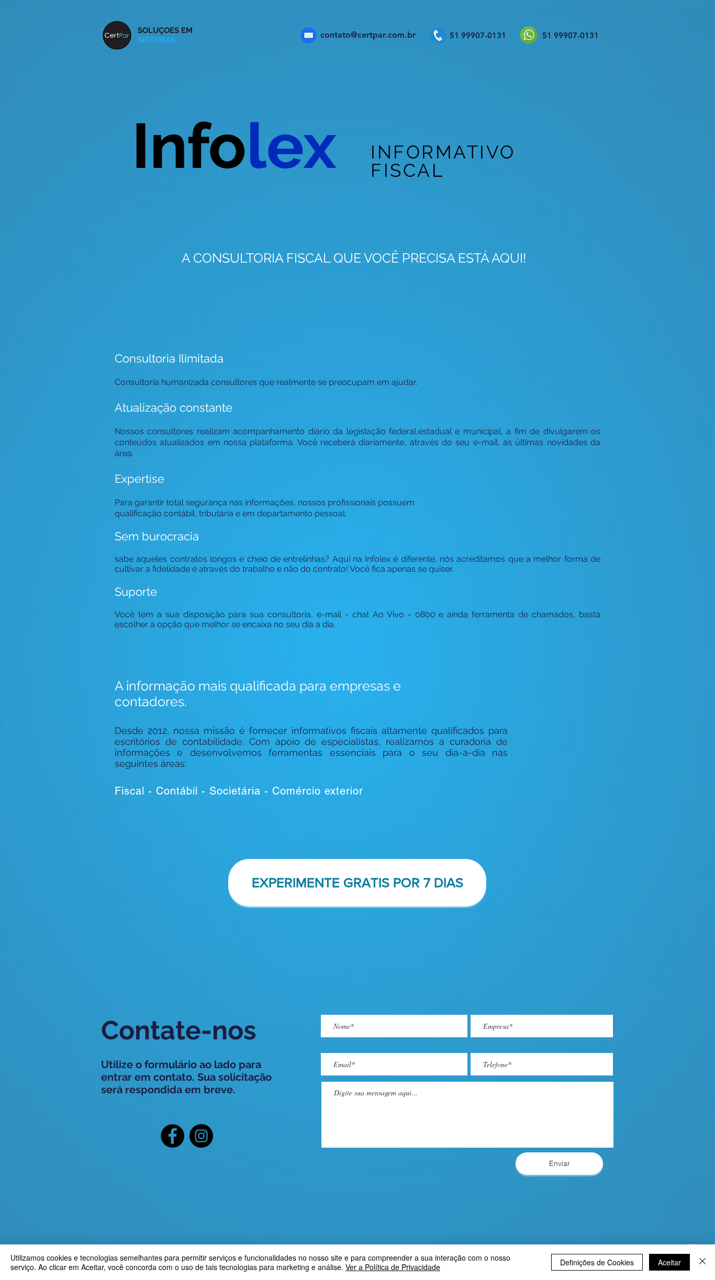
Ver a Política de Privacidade (392, 1267)
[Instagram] (201, 1136)
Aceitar (669, 1262)
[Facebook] (172, 1136)
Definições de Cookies (597, 1262)
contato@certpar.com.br (368, 35)
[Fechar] (702, 1262)
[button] (357, 883)
